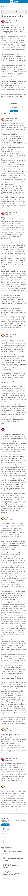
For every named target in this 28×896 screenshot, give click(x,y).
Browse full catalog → (6, 878)
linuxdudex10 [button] (8, 20)
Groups (3, 840)
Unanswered (14, 838)
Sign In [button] (14, 111)
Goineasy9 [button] (8, 118)
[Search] (23, 1)
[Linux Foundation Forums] (14, 1)
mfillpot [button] (7, 334)
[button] (3, 21)
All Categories (4, 831)
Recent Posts (4, 833)
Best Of (3, 842)
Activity (3, 836)
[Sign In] (25, 1)
